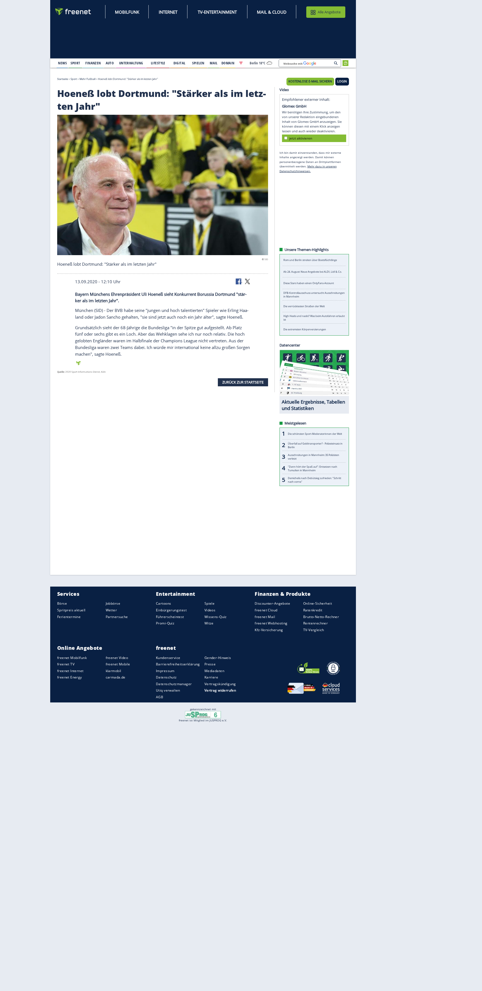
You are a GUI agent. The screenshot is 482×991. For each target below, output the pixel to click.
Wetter (111, 610)
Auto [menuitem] (110, 62)
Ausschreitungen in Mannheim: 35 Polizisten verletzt (313, 456)
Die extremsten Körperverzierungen (304, 329)
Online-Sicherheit (317, 603)
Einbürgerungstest (171, 610)
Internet (168, 12)
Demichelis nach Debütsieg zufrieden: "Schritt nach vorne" (314, 480)
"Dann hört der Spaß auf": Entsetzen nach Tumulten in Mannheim (312, 468)
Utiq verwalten (168, 690)
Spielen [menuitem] (198, 62)
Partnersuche (117, 616)
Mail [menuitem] (214, 62)
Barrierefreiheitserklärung (178, 664)
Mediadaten (214, 671)
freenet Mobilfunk (72, 657)
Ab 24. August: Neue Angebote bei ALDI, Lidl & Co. (312, 272)
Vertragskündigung (220, 684)
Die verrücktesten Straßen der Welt (304, 306)
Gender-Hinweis (217, 657)
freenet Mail (265, 616)
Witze (209, 623)
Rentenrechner (315, 623)
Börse (62, 603)
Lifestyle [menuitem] (158, 62)
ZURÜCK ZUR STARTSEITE (243, 382)
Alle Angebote (329, 11)
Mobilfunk (127, 12)
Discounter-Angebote (272, 603)
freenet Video (117, 657)
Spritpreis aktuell (71, 610)
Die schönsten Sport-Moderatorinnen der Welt (315, 433)
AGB (159, 697)
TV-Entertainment (217, 12)
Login (342, 81)
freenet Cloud (266, 610)
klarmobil (113, 671)
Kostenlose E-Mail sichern (310, 81)
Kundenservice (168, 657)
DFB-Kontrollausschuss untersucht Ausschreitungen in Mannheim (314, 294)
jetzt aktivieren (300, 138)
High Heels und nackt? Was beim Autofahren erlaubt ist (314, 317)
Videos (210, 610)
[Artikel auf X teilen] (247, 281)
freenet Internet (70, 671)
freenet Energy (69, 677)
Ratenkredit (312, 610)
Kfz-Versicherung (269, 630)
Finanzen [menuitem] (93, 62)
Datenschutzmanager (174, 684)
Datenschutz (166, 677)
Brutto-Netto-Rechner (321, 616)
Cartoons (163, 603)
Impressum (165, 671)
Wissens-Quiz (215, 616)
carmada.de (116, 677)
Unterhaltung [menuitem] (131, 62)
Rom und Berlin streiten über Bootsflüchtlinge (310, 260)
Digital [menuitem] (179, 62)
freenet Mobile (118, 664)
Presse (210, 664)
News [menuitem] (62, 62)
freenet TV (65, 664)
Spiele (209, 603)
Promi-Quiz (165, 623)
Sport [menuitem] (75, 62)
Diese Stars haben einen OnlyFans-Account (308, 283)
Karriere (211, 677)
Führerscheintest (170, 616)
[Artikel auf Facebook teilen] (239, 281)
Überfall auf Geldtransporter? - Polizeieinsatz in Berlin (315, 445)
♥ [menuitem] (241, 63)
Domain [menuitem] (228, 62)
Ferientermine (69, 616)
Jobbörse (113, 603)
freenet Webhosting (271, 623)
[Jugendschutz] (203, 714)
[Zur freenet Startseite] (73, 11)
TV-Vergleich (313, 630)
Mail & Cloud (271, 12)
